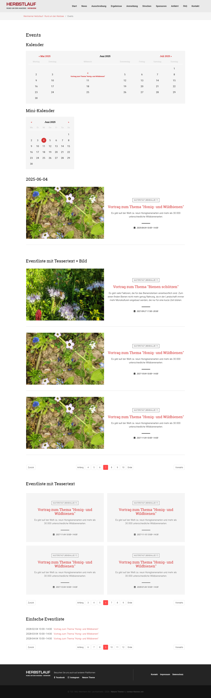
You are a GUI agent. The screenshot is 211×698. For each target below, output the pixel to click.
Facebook (60, 677)
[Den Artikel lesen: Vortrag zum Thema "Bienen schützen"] (65, 318)
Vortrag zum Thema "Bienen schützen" (146, 286)
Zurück (31, 467)
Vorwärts (179, 467)
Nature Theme (88, 677)
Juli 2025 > (166, 56)
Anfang (80, 467)
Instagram (75, 677)
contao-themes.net (135, 691)
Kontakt (154, 674)
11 (117, 647)
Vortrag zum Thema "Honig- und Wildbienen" (146, 206)
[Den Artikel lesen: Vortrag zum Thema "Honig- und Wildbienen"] (65, 236)
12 (123, 647)
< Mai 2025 (44, 56)
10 (123, 467)
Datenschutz (177, 674)
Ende (130, 467)
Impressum (165, 674)
